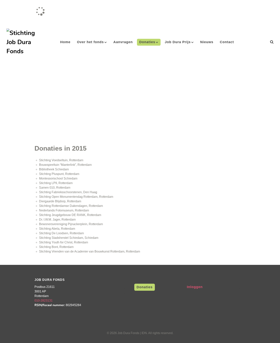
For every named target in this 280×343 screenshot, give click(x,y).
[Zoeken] (272, 42)
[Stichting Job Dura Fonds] (21, 41)
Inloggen (195, 287)
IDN (144, 333)
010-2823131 (43, 300)
